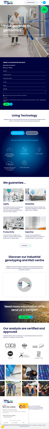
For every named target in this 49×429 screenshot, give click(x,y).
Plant (11, 67)
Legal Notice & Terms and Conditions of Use (13, 425)
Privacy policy (26, 426)
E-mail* (5, 82)
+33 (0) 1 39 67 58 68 (38, 407)
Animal (6, 67)
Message (5, 88)
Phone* (4, 85)
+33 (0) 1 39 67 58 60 (35, 406)
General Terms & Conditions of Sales (32, 425)
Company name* (7, 74)
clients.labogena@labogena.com (35, 408)
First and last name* (7, 78)
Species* (5, 71)
